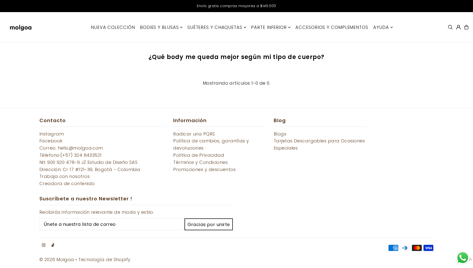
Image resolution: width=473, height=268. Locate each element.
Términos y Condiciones (200, 162)
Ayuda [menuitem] (381, 27)
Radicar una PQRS (194, 134)
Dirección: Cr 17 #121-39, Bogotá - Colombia (89, 169)
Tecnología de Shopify (104, 259)
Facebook (51, 141)
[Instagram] (43, 245)
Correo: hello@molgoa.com (71, 148)
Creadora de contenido (67, 183)
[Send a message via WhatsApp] (463, 258)
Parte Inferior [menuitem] (269, 27)
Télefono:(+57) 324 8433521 (70, 155)
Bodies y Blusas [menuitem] (159, 27)
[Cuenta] (458, 27)
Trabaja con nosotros (64, 176)
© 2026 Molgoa (56, 259)
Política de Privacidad (198, 155)
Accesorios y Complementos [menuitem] (331, 27)
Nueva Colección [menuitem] (113, 27)
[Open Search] (450, 27)
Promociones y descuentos (204, 169)
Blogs (280, 134)
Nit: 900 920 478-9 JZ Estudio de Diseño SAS (88, 162)
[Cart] (466, 27)
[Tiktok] (52, 245)
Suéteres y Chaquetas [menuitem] (214, 27)
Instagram (51, 134)
